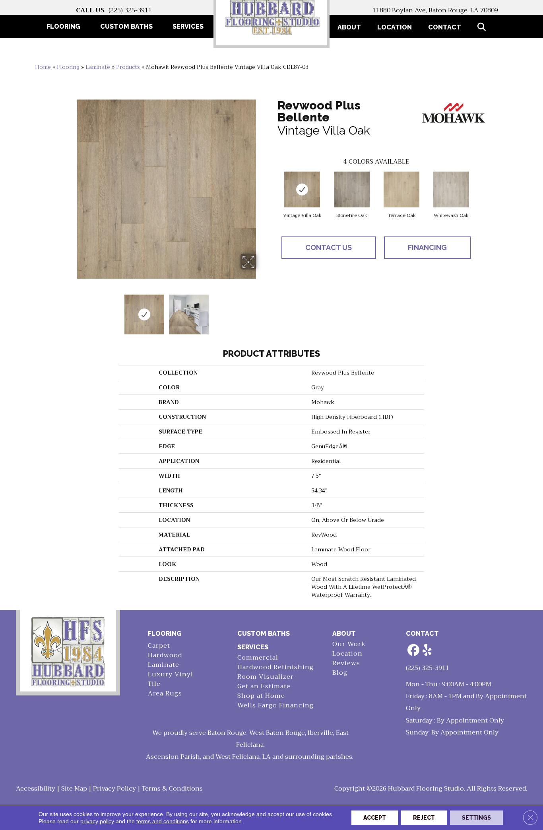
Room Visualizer (265, 677)
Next (262, 310)
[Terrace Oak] (401, 189)
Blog (339, 673)
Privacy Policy (114, 788)
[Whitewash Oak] (451, 189)
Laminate (97, 67)
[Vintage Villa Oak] (302, 189)
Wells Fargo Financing (275, 705)
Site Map (74, 788)
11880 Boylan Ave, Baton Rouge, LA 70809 (435, 10)
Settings (476, 817)
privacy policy (97, 821)
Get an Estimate (264, 686)
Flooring (68, 67)
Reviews (346, 663)
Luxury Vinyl (170, 674)
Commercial (257, 657)
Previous (72, 310)
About (349, 27)
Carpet (159, 645)
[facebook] (413, 650)
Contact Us (328, 247)
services (252, 647)
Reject (424, 817)
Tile (154, 684)
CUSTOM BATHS (263, 633)
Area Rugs (165, 693)
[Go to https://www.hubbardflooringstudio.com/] (68, 650)
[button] (483, 27)
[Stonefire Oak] (352, 189)
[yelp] (427, 650)
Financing (427, 247)
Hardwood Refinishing (275, 667)
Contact (444, 27)
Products (128, 67)
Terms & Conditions (172, 788)
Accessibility (35, 788)
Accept (374, 817)
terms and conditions (162, 821)
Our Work (349, 644)
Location (394, 27)
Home (43, 67)
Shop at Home (261, 696)
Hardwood (165, 655)
